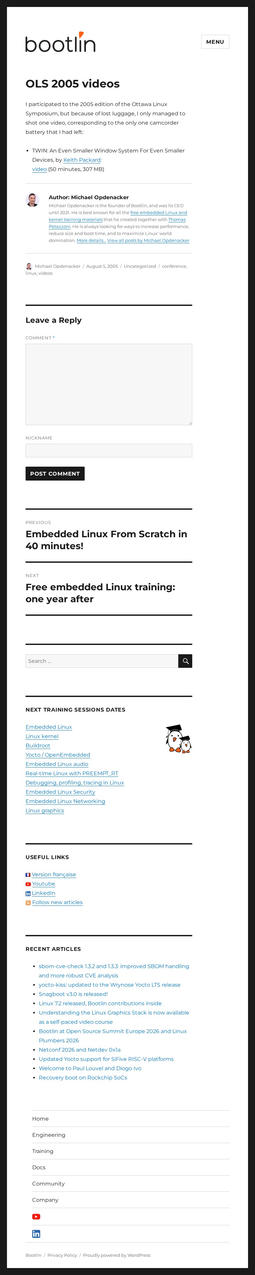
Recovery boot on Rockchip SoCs (83, 1077)
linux (31, 273)
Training (42, 1151)
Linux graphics (45, 810)
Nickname (39, 437)
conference (174, 266)
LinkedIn (43, 893)
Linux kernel (42, 736)
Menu (215, 42)
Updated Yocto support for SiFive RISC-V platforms (106, 1059)
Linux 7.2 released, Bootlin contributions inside (100, 1003)
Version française (54, 874)
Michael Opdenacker (57, 266)
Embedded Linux (49, 727)
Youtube (43, 884)
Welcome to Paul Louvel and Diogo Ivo (90, 1068)
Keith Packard (82, 160)
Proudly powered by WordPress (116, 1255)
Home (40, 1119)
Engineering (48, 1135)
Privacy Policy (62, 1255)
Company (45, 1200)
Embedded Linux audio (57, 764)
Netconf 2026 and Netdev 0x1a (80, 1050)
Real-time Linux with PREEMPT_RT (72, 773)
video (39, 169)
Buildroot (38, 745)
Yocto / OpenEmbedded (58, 755)
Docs (38, 1167)
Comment (40, 337)
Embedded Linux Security (60, 792)
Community (48, 1184)
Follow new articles (57, 902)
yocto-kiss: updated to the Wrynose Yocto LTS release (110, 985)
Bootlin (34, 1255)
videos (45, 273)
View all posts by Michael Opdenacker (148, 240)
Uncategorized (140, 266)
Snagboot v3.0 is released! (73, 994)
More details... (91, 240)
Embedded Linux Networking (65, 801)
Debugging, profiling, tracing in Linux (75, 783)
